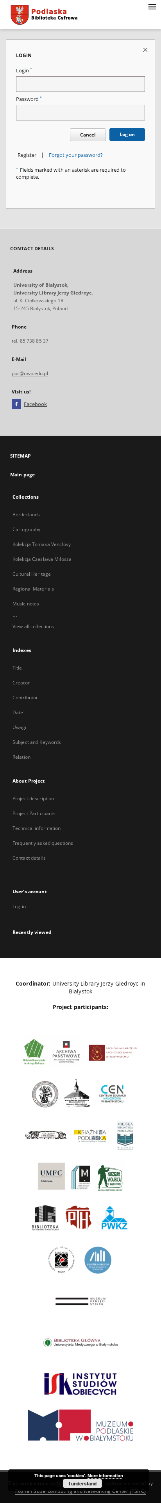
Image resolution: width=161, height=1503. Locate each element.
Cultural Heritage (32, 574)
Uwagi (20, 727)
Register (27, 155)
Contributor (25, 697)
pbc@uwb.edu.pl (30, 373)
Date (18, 712)
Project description (33, 798)
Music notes (26, 603)
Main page (22, 474)
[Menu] (152, 6)
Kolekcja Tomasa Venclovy (42, 544)
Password (29, 99)
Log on (127, 134)
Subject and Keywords (37, 742)
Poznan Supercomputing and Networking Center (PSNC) (80, 1491)
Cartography (26, 529)
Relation (21, 757)
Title (17, 667)
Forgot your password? (76, 155)
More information (105, 1475)
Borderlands (26, 514)
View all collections (33, 626)
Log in (19, 906)
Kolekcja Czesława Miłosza (42, 559)
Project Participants (34, 813)
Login (24, 70)
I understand (83, 1483)
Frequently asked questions (43, 843)
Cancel (88, 134)
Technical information (37, 828)
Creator (21, 682)
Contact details (29, 858)
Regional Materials (33, 588)
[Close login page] (146, 49)
